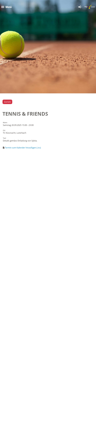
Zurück (7, 101)
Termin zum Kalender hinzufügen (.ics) (23, 147)
